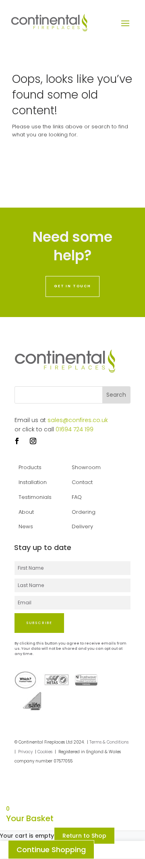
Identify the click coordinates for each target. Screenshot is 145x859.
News (26, 526)
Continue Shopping (51, 850)
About (26, 512)
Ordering (83, 512)
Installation (33, 482)
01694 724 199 (74, 429)
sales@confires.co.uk (78, 420)
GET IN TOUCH (72, 286)
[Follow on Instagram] (33, 441)
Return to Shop (84, 836)
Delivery (82, 526)
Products (30, 467)
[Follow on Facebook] (16, 441)
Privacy (25, 752)
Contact (82, 482)
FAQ (77, 497)
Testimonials (35, 497)
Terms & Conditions (108, 742)
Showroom (86, 467)
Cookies (44, 752)
